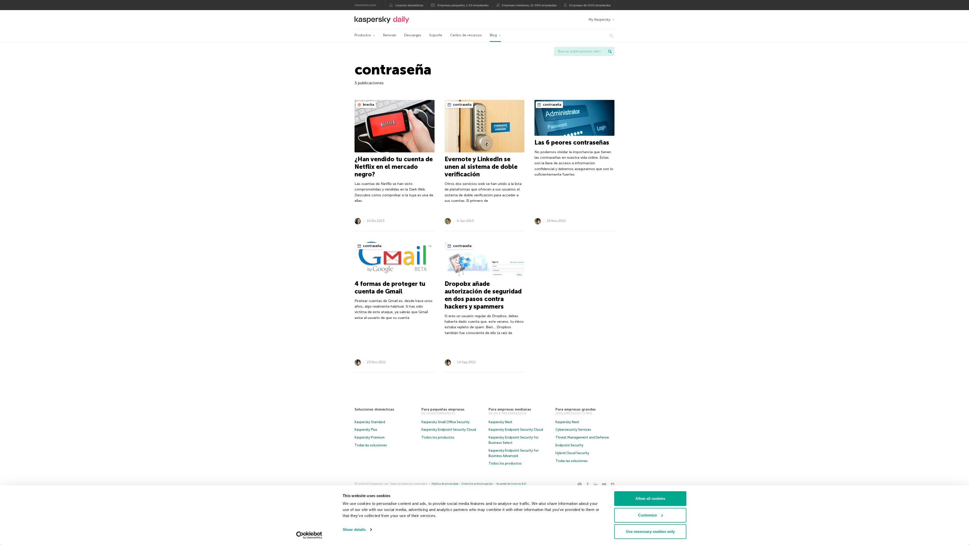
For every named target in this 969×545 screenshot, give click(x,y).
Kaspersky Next (500, 422)
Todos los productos (437, 437)
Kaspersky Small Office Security (445, 422)
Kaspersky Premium (370, 437)
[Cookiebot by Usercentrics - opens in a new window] (309, 535)
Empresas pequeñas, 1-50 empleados (463, 5)
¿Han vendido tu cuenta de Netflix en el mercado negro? (394, 166)
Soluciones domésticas (374, 409)
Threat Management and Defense (582, 437)
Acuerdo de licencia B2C (511, 483)
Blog (493, 35)
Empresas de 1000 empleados (590, 5)
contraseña (461, 104)
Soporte (435, 35)
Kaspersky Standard (370, 422)
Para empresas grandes (575, 409)
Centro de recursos (466, 35)
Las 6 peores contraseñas (571, 142)
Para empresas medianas (510, 409)
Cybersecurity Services (573, 429)
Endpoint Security (569, 445)
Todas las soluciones (371, 445)
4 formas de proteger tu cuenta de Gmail (390, 287)
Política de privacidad (445, 483)
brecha (368, 104)
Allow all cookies (650, 498)
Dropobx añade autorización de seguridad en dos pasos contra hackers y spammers (483, 295)
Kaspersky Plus (366, 429)
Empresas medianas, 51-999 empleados (529, 5)
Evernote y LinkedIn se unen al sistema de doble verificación (481, 166)
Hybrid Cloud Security (572, 453)
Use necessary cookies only (650, 531)
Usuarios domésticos (409, 5)
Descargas (412, 35)
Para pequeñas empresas (443, 409)
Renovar (389, 35)
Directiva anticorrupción (477, 483)
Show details (354, 529)
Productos (363, 35)
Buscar (609, 51)
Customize (647, 515)
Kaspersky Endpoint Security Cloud (448, 429)
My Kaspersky (599, 19)
